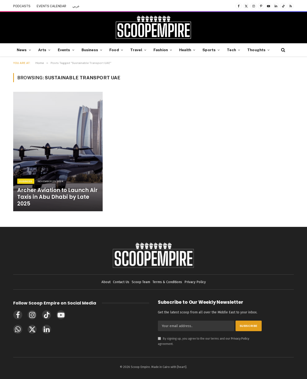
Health (185, 50)
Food (114, 50)
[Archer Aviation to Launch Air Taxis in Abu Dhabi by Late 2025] (58, 151)
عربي (76, 6)
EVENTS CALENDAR (51, 6)
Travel (136, 50)
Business (90, 50)
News (22, 50)
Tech (231, 50)
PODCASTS (21, 6)
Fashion (161, 50)
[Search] (282, 49)
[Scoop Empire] (153, 27)
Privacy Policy (240, 338)
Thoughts (256, 50)
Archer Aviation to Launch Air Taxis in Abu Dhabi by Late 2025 (57, 197)
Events (64, 50)
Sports (209, 50)
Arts (42, 50)
